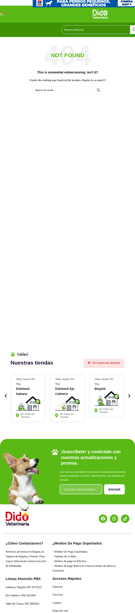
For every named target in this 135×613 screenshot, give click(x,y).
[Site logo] (100, 13)
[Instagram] (114, 518)
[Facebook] (103, 518)
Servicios (57, 594)
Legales (56, 602)
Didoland (57, 586)
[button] (5, 396)
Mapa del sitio (60, 610)
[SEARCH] (99, 90)
